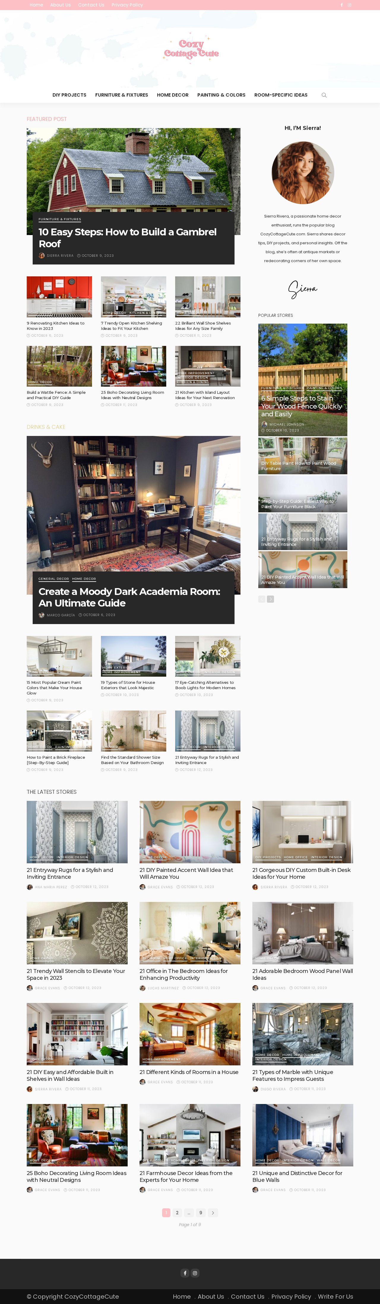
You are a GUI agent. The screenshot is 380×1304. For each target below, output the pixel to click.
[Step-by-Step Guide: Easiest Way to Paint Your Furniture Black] (302, 493)
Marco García (61, 615)
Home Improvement (196, 373)
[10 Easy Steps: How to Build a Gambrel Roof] (133, 181)
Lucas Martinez (163, 988)
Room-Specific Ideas (281, 95)
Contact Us (91, 5)
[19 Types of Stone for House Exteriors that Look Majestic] (133, 656)
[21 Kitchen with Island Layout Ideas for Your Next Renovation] (207, 366)
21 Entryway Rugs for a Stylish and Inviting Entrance (70, 873)
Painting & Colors (221, 95)
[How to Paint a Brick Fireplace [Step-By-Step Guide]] (59, 731)
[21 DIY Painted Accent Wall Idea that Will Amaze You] (302, 569)
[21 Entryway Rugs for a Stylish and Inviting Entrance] (207, 731)
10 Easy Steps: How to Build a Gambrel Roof (128, 238)
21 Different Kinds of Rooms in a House (189, 1072)
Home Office (296, 857)
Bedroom (151, 958)
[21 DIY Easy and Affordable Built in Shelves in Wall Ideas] (77, 1034)
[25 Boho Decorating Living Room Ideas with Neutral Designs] (133, 366)
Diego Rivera (273, 1089)
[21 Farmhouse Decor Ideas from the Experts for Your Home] (190, 1135)
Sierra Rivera (60, 255)
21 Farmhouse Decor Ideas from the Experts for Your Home (186, 1176)
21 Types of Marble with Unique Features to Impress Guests (292, 1075)
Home (36, 5)
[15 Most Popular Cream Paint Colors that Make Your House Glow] (59, 656)
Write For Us (335, 1296)
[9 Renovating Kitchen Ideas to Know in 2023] (59, 296)
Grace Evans (160, 887)
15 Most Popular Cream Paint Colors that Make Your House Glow (54, 687)
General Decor (54, 579)
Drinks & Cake (46, 427)
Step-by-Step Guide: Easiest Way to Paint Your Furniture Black (297, 504)
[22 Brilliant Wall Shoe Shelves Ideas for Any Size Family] (207, 296)
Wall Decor (329, 1160)
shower (110, 747)
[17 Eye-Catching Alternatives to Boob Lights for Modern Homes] (207, 656)
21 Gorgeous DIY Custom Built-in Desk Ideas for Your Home (301, 873)
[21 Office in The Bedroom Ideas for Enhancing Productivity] (190, 933)
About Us (60, 5)
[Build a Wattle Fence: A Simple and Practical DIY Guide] (59, 366)
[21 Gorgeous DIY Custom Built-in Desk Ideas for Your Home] (302, 832)
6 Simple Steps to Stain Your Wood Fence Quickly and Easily (301, 406)
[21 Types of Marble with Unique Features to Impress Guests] (302, 1034)
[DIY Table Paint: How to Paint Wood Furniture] (302, 455)
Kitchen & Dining (145, 313)
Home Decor (173, 95)
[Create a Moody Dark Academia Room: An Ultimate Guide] (133, 515)
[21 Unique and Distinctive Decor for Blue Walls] (302, 1135)
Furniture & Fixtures (121, 95)
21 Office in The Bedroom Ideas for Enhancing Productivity (184, 974)
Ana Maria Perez (51, 887)
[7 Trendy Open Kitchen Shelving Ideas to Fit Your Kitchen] (133, 296)
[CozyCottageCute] (190, 49)
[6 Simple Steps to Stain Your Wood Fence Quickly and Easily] (302, 380)
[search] (324, 95)
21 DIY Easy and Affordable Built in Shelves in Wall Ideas (70, 1075)
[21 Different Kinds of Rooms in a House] (190, 1034)
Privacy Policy (127, 5)
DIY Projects (69, 95)
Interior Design (192, 377)
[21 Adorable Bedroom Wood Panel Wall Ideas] (302, 933)
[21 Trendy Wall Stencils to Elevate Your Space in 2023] (77, 933)
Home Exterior (117, 668)
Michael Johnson (287, 424)
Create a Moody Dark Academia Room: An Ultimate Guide (129, 597)
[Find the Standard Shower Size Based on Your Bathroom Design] (133, 731)
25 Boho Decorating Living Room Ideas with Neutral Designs (76, 1176)
